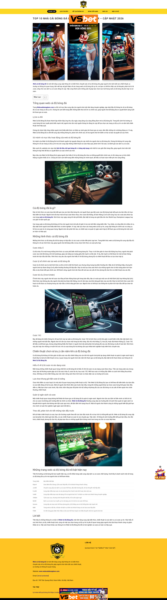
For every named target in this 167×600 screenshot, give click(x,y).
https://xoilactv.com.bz (58, 592)
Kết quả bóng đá (78, 11)
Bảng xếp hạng (93, 11)
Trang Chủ (51, 11)
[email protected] (43, 576)
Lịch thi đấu (64, 11)
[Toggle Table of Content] (44, 97)
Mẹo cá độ (115, 11)
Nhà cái (105, 11)
